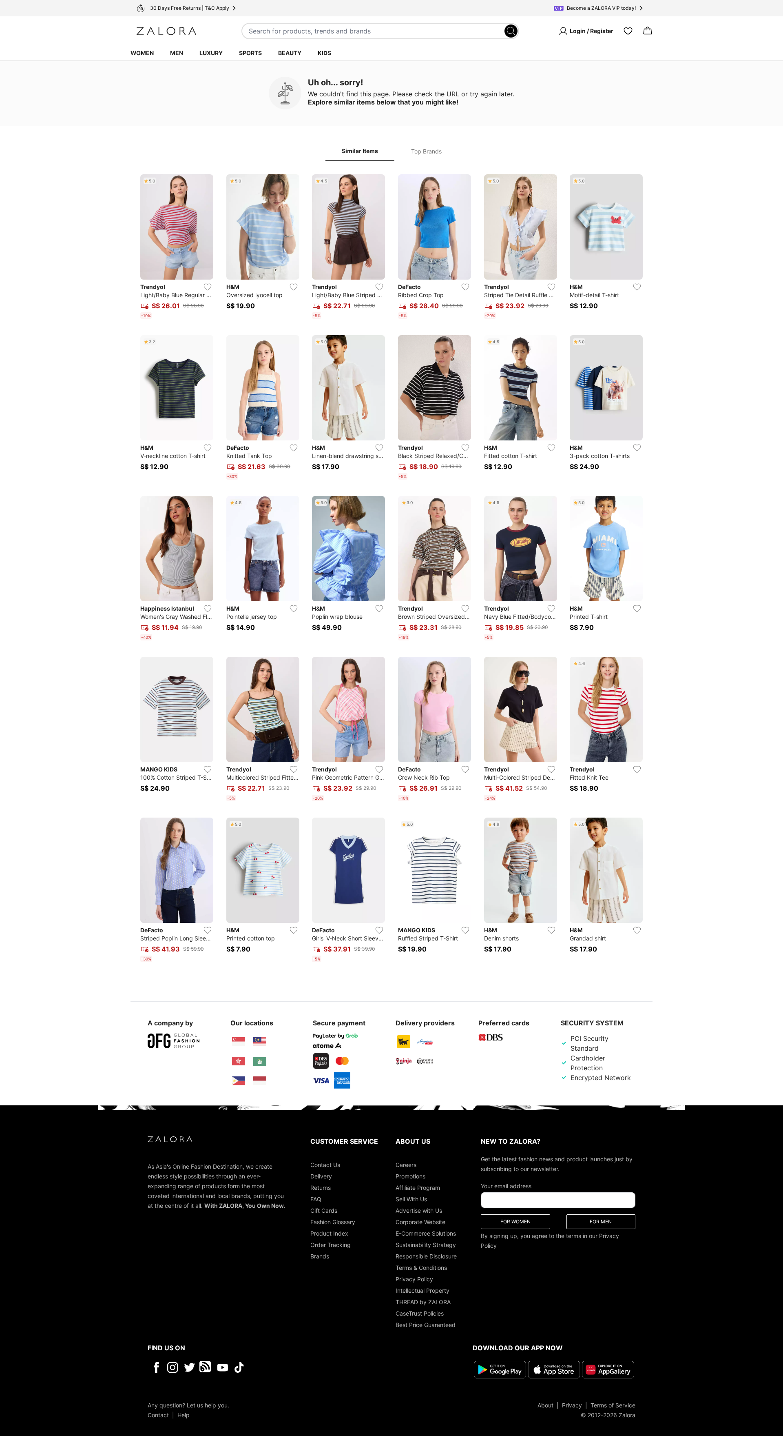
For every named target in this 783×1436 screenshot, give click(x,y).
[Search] (511, 31)
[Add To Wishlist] (207, 287)
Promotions (410, 1176)
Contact (158, 1414)
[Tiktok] (292, 1367)
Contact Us (325, 1164)
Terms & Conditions (421, 1267)
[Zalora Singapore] (238, 1042)
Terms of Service (613, 1404)
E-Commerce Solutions (426, 1233)
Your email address (506, 1186)
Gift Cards (323, 1210)
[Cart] (647, 31)
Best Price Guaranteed (426, 1324)
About (545, 1404)
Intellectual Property (422, 1290)
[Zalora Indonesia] (260, 1081)
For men (601, 1221)
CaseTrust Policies (420, 1313)
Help (183, 1414)
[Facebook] (156, 1367)
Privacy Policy (414, 1279)
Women (142, 52)
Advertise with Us (419, 1210)
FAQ (315, 1199)
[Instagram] (172, 1367)
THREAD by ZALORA (423, 1301)
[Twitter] (189, 1367)
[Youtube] (222, 1367)
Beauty (289, 52)
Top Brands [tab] (426, 151)
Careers (406, 1164)
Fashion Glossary (332, 1221)
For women (515, 1221)
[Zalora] (166, 31)
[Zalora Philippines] (238, 1081)
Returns (320, 1187)
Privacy (572, 1404)
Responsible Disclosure (426, 1256)
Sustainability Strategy (426, 1244)
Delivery (321, 1176)
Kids (324, 52)
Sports (250, 52)
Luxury (211, 52)
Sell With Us (411, 1199)
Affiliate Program (418, 1187)
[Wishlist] (628, 31)
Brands (319, 1256)
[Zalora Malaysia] (260, 1042)
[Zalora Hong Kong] (238, 1061)
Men (176, 52)
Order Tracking (330, 1244)
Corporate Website (420, 1221)
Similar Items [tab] (360, 150)
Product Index (329, 1233)
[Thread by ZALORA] (206, 1367)
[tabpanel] (391, 569)
